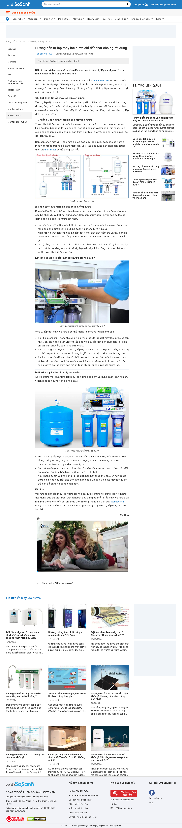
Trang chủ (10, 41)
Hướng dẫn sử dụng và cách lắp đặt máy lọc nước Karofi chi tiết (153, 119)
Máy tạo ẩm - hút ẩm (17, 122)
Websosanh (117, 501)
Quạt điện (12, 96)
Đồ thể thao (64, 19)
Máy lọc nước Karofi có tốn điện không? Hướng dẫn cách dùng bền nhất (109, 696)
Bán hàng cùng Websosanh (163, 5)
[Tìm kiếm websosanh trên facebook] (152, 793)
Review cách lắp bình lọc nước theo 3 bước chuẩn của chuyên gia (146, 156)
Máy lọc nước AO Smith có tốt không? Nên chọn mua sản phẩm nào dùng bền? (109, 757)
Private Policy (155, 798)
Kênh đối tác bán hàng (121, 808)
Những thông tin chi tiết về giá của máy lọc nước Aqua (65, 633)
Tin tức (21, 41)
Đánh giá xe (120, 19)
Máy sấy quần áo (16, 68)
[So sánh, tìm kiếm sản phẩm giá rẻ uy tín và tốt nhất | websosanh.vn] (18, 4)
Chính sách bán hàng (78, 804)
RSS (151, 803)
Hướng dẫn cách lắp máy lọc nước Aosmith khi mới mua (146, 169)
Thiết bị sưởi (14, 90)
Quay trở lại (57, 583)
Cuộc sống (33, 19)
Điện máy (48, 19)
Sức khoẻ (107, 19)
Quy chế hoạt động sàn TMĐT (83, 817)
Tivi (9, 74)
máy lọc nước (101, 80)
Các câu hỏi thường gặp (80, 800)
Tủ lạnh (11, 55)
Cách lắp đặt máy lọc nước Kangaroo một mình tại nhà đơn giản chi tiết (146, 143)
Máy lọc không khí (16, 109)
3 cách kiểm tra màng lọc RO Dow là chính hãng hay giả (67, 694)
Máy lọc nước (46, 41)
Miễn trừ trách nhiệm (78, 808)
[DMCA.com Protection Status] (36, 819)
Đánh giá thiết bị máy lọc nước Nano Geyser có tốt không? (23, 694)
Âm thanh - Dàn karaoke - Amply (15, 82)
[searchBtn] (127, 4)
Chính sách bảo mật (78, 812)
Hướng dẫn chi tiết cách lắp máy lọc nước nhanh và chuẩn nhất (146, 195)
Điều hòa (12, 49)
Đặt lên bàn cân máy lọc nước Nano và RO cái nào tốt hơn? (108, 633)
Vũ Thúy (124, 515)
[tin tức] (7, 19)
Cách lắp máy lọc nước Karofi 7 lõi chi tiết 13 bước (145, 182)
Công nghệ (18, 19)
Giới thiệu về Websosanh (122, 800)
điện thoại (50, 149)
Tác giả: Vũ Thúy (43, 53)
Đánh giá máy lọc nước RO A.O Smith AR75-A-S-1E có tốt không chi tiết (66, 757)
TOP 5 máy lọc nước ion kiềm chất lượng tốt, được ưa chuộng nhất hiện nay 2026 (22, 635)
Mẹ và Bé (77, 19)
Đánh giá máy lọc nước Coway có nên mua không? (25, 756)
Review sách (93, 19)
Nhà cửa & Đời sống (141, 19)
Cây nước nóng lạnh (17, 102)
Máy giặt (12, 62)
